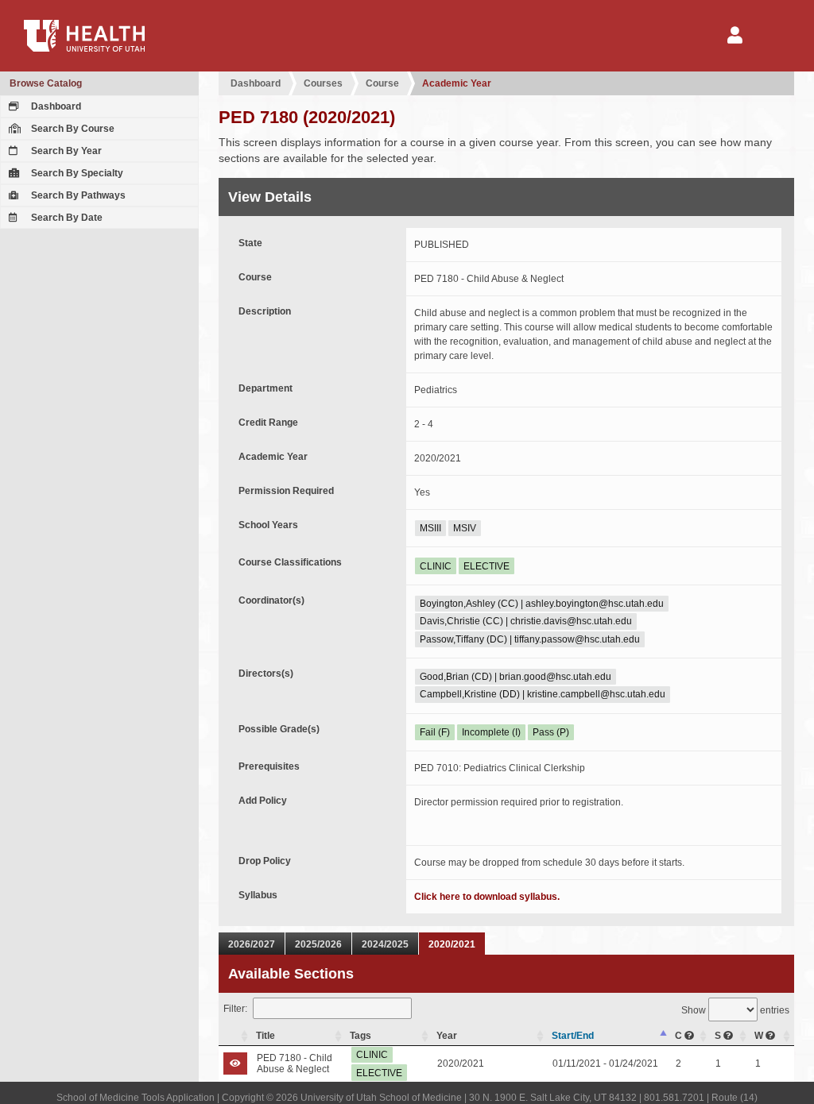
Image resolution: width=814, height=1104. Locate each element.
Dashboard (55, 106)
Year (446, 1035)
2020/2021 (451, 944)
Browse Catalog (46, 83)
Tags (360, 1035)
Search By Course (71, 128)
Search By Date (66, 217)
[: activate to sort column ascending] (235, 1036)
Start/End (573, 1035)
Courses (323, 83)
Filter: (235, 1008)
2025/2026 (318, 944)
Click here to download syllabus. (487, 896)
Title (265, 1035)
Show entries (735, 1010)
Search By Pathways (77, 195)
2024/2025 (385, 944)
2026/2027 (251, 944)
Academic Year (456, 83)
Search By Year (65, 150)
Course (382, 83)
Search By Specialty (76, 173)
